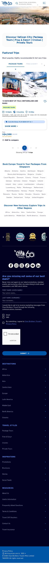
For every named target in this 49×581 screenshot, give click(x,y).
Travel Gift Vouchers (9, 517)
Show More (10, 126)
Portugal (39, 191)
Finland (35, 177)
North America (32, 215)
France (42, 177)
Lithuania (39, 184)
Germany (17, 181)
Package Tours (7, 431)
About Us (5, 493)
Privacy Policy (7, 551)
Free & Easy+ (7, 437)
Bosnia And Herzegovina (17, 174)
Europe (40, 212)
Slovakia (28, 194)
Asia (22, 212)
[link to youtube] (24, 14)
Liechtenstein (29, 184)
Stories (5, 474)
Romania (6, 194)
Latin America (9, 215)
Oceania (43, 215)
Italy (14, 184)
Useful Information (9, 499)
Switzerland (18, 197)
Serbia (21, 194)
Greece (24, 181)
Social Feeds (7, 480)
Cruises (5, 443)
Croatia (38, 174)
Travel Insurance (8, 529)
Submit (23, 353)
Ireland (8, 184)
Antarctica (15, 212)
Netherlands (38, 187)
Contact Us (6, 523)
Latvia (20, 184)
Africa (7, 212)
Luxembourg (10, 187)
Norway (24, 191)
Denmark (20, 177)
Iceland (40, 181)
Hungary (32, 181)
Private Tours (7, 449)
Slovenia (36, 194)
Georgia (9, 181)
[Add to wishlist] (45, 101)
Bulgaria (31, 174)
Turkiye (27, 197)
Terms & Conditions (9, 511)
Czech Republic (9, 177)
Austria (23, 171)
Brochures (6, 468)
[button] (24, 369)
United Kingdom (38, 197)
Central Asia (31, 212)
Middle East (21, 215)
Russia (14, 194)
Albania (7, 171)
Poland (31, 191)
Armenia (15, 171)
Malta (19, 187)
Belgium (40, 171)
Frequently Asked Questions (12, 505)
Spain (44, 194)
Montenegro (27, 187)
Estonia (28, 177)
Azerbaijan (32, 171)
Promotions (6, 462)
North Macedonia (13, 191)
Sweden (9, 197)
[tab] (15, 64)
